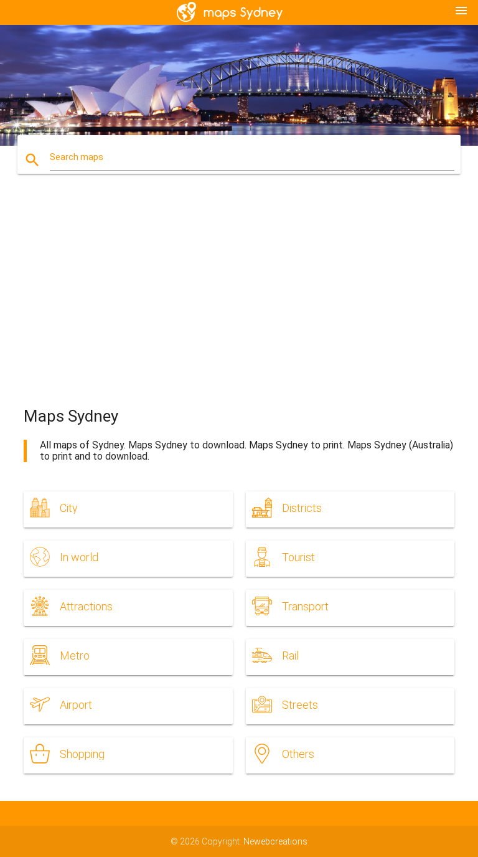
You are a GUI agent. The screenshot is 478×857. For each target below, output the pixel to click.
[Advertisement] (239, 301)
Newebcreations (275, 841)
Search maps (76, 157)
